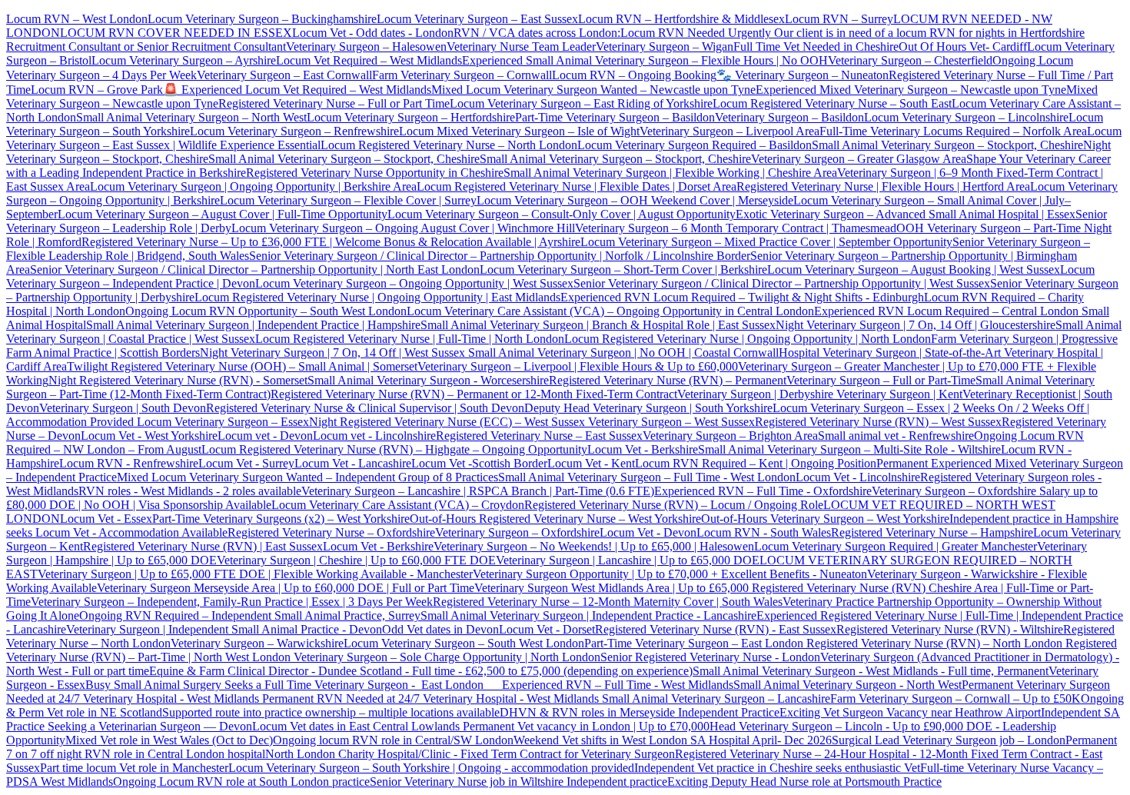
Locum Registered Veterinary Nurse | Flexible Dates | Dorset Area (576, 186)
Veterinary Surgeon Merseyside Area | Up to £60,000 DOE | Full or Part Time (285, 587)
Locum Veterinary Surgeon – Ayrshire (183, 60)
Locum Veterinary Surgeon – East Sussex (477, 18)
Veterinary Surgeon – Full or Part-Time (880, 380)
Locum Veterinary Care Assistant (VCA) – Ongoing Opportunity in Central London (610, 311)
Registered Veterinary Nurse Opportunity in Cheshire (375, 172)
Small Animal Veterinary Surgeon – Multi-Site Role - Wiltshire (849, 449)
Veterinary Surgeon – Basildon (789, 117)
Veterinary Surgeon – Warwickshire (257, 643)
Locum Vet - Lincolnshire (858, 477)
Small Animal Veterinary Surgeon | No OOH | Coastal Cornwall (622, 352)
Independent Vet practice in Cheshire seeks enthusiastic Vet (777, 767)
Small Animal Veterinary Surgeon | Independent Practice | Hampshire (253, 324)
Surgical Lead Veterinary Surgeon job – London (948, 740)
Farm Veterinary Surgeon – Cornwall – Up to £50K (955, 698)
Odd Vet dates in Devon (440, 629)
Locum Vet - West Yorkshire (149, 435)
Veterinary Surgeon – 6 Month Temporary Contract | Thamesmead (735, 228)
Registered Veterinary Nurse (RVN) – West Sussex (878, 421)
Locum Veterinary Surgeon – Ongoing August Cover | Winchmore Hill (403, 228)
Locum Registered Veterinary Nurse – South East (832, 103)
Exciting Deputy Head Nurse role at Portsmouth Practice (804, 781)
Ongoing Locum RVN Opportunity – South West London (266, 311)
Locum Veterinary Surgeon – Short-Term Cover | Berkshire (623, 269)
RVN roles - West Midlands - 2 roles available (189, 490)
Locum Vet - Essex (106, 518)
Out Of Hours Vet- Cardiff (963, 46)
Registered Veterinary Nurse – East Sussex (539, 435)
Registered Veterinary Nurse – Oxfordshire (331, 532)
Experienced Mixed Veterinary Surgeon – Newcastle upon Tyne (911, 89)
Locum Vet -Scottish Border (479, 463)
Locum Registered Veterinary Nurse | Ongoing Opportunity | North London (747, 338)
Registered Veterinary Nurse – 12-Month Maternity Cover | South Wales (608, 601)
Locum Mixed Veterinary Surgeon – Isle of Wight (519, 131)
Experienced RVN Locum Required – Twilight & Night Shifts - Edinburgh (742, 297)
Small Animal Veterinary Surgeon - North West (847, 684)
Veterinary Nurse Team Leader (521, 46)
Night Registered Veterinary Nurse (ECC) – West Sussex (447, 421)
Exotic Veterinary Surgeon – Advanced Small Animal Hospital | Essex (905, 214)
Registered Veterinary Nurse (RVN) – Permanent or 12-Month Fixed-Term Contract (474, 394)
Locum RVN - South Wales (763, 532)
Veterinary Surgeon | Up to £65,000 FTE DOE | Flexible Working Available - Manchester (255, 573)
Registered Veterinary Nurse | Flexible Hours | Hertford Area (883, 186)
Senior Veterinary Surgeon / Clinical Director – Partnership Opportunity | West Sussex (781, 283)
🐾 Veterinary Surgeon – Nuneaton (802, 74)
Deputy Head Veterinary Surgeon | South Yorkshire (648, 407)
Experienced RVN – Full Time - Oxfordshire (763, 490)
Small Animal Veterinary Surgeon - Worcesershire (428, 380)
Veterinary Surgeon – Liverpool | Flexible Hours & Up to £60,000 (577, 366)
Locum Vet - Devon (648, 532)
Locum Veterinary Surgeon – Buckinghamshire (262, 18)
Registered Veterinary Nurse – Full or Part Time (334, 103)
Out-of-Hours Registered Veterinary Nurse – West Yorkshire (555, 518)
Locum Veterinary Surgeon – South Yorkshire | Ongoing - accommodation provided (431, 767)
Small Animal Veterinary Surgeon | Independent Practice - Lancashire (588, 615)
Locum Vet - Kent (591, 463)
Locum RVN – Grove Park (97, 89)
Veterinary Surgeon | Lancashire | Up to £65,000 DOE (627, 560)
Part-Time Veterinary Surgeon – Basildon (615, 117)
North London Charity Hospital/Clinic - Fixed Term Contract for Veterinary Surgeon (470, 753)
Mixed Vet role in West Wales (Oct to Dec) (169, 740)
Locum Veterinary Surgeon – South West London (464, 643)
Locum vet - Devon (265, 435)
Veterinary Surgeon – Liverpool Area (729, 131)
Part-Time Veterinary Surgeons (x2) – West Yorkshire (281, 518)
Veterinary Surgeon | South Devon (122, 407)
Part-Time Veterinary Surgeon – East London (695, 643)
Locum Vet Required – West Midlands (369, 60)
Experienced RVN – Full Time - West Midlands (617, 684)
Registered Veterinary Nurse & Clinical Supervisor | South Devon (365, 407)
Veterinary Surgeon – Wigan (664, 46)
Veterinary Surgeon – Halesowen (366, 46)
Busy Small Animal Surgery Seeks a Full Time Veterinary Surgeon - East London (293, 684)
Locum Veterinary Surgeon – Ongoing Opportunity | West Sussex (414, 283)
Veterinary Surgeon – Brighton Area (730, 435)
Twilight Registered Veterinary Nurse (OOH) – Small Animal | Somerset (242, 366)
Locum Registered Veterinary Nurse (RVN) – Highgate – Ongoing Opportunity (394, 449)
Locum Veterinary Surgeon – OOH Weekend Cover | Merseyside (635, 200)
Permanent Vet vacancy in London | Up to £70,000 (586, 726)
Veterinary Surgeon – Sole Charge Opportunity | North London (445, 657)
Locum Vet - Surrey (246, 463)
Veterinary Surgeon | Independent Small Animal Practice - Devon (224, 629)
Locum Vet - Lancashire (352, 463)
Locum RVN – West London (77, 18)
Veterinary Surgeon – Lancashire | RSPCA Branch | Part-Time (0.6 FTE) (477, 490)
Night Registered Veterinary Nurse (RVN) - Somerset (177, 380)
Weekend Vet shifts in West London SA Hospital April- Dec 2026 (672, 740)
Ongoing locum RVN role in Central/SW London (393, 740)
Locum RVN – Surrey (839, 18)
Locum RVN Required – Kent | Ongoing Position (755, 463)
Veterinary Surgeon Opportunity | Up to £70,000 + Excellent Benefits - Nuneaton (670, 573)
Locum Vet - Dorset (547, 629)
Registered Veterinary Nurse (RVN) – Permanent (667, 380)
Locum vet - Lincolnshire (374, 435)
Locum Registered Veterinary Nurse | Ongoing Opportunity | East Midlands (377, 297)
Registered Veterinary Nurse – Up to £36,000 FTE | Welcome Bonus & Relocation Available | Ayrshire (330, 241)
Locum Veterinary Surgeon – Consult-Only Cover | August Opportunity (561, 214)
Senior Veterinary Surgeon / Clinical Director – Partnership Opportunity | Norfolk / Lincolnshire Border (499, 255)
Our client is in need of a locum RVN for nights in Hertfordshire (928, 32)
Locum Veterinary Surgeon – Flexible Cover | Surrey (348, 200)
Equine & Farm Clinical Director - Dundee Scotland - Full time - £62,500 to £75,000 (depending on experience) (421, 670)
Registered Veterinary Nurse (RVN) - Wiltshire (949, 629)
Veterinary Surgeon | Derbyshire (755, 394)
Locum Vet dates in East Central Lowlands (357, 726)
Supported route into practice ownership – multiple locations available (331, 712)
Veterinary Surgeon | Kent (897, 394)
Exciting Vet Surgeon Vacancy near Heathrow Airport (910, 712)
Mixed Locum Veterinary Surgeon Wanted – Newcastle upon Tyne (593, 89)
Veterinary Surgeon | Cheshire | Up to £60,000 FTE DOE (356, 560)
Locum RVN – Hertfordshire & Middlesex (681, 18)
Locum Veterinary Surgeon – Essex (221, 421)
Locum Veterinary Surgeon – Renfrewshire (294, 131)
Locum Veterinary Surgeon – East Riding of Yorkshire (581, 103)
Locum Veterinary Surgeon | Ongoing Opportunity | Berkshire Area (253, 186)
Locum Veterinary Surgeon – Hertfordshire (411, 117)
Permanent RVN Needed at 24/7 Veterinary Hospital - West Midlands (432, 698)
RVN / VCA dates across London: (537, 32)
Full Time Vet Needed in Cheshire (816, 46)
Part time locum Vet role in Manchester (134, 767)
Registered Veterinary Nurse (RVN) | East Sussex (203, 546)
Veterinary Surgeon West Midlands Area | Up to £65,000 (613, 587)
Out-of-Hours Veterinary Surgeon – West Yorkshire (825, 518)
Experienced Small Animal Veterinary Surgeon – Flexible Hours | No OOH (645, 60)
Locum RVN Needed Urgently (695, 32)
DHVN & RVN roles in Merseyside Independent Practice (639, 712)
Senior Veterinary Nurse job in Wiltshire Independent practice (518, 781)
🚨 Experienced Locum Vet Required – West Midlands (297, 89)
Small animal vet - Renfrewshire (896, 435)
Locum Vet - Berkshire (642, 449)
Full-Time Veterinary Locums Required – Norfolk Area (953, 131)
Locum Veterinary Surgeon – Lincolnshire (966, 117)
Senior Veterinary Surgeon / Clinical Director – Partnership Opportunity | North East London (255, 269)
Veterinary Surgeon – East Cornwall (284, 74)
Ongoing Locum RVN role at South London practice (241, 781)
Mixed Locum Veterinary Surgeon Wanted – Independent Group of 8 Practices (307, 477)
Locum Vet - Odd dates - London (373, 32)
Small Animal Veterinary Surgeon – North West (191, 117)
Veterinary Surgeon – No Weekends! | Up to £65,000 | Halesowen (594, 546)
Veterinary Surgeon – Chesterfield (910, 60)
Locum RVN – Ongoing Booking (634, 74)
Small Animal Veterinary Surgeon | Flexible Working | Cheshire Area (670, 172)
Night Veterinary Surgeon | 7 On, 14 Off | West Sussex (332, 352)
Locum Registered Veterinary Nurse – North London (449, 144)
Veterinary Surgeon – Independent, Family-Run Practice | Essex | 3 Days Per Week (232, 601)
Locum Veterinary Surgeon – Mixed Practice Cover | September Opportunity (766, 241)
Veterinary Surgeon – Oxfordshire (517, 532)
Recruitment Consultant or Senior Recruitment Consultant (146, 46)
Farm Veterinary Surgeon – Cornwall (462, 74)
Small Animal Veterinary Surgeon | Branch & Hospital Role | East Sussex (598, 324)
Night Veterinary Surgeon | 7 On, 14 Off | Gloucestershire (915, 324)
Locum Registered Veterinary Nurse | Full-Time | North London (409, 338)
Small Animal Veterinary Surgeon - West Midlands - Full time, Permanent (871, 670)
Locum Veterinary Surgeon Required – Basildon (694, 144)
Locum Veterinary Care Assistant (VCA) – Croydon (397, 504)
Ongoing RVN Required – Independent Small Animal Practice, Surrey (249, 615)
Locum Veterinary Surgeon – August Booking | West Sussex (913, 269)
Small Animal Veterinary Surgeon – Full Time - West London (647, 477)
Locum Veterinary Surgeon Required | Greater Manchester (895, 546)
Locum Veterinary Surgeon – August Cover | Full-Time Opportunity (222, 214)
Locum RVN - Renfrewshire (128, 463)
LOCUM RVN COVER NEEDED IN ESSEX (176, 32)
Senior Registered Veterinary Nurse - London (710, 657)
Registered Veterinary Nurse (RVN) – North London (934, 643)
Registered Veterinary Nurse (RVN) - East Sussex (715, 629)
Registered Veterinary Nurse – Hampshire (932, 532)
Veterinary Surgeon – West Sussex (670, 421)
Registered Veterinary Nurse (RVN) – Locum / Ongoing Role (673, 504)
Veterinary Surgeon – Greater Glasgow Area (858, 158)
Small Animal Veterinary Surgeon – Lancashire (716, 698)
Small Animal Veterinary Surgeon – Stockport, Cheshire (947, 144)
